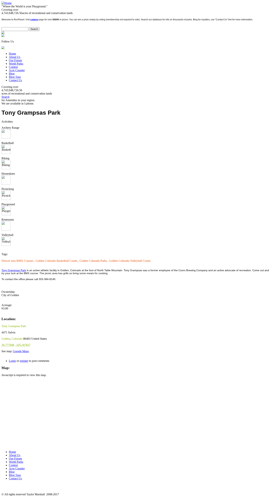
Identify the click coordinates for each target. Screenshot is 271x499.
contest (34, 19)
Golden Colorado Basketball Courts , (57, 260)
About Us (14, 57)
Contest (13, 66)
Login (12, 360)
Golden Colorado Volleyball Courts (129, 260)
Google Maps (21, 351)
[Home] (6, 3)
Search (5, 96)
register (24, 360)
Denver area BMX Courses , (18, 260)
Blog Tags (15, 76)
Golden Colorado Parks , (94, 260)
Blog (12, 73)
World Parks (16, 63)
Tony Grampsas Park (13, 270)
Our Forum (15, 60)
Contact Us (15, 80)
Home (12, 53)
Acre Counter (17, 70)
